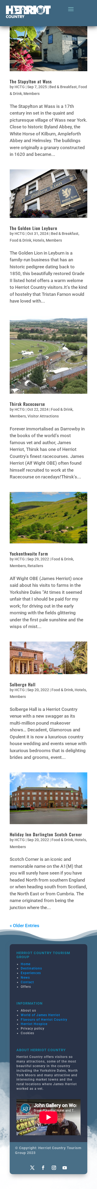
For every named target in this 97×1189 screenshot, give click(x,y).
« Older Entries (24, 925)
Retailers (35, 566)
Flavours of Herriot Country (44, 1020)
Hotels (38, 240)
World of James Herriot (40, 1015)
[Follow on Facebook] (43, 1167)
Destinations (31, 968)
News (25, 977)
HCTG (20, 87)
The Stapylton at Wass (31, 81)
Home (25, 964)
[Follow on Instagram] (54, 1167)
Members (31, 93)
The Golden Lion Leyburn (33, 228)
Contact (27, 982)
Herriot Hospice (34, 1024)
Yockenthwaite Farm (29, 553)
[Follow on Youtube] (64, 1167)
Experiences (31, 973)
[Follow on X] (32, 1167)
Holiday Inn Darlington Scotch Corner (46, 834)
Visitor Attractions (43, 416)
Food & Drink (20, 240)
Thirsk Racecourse (27, 404)
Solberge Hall (23, 684)
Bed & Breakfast (63, 87)
